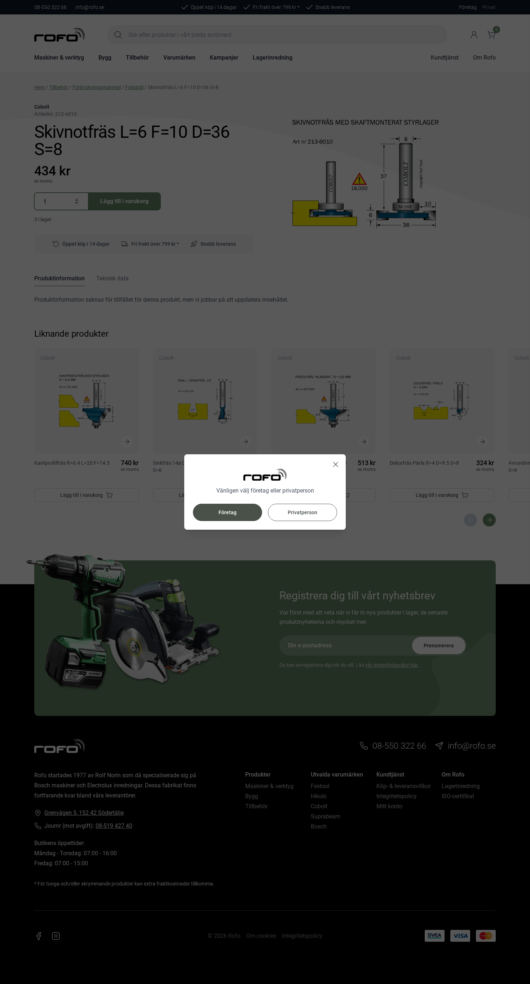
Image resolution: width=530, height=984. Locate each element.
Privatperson (302, 512)
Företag (227, 512)
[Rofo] (265, 475)
